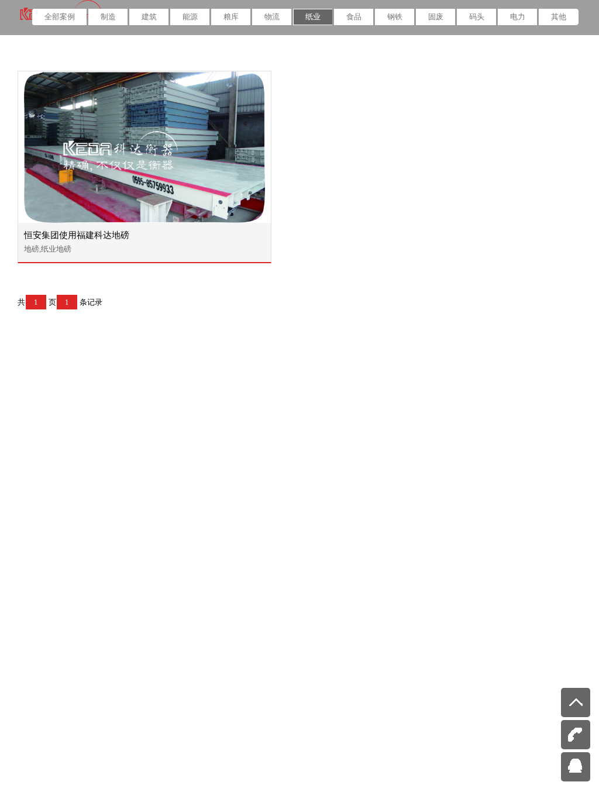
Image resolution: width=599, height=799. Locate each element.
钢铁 (394, 16)
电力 (517, 16)
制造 (108, 16)
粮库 (231, 16)
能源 (190, 16)
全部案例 (59, 16)
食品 (354, 16)
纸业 (313, 16)
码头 (476, 16)
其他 (558, 16)
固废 (435, 16)
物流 (272, 16)
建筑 (149, 16)
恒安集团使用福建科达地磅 (76, 235)
